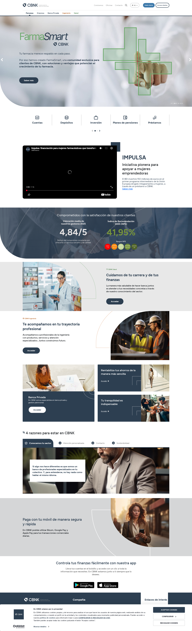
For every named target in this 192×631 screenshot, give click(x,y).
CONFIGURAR (167, 616)
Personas (29, 13)
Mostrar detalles (40, 627)
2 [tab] (173, 103)
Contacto (119, 5)
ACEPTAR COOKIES (169, 610)
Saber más (127, 188)
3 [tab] (174, 103)
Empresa (40, 13)
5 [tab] (178, 103)
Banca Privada (53, 13)
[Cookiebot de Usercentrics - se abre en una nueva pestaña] (19, 626)
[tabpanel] (96, 61)
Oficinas (109, 5)
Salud (76, 13)
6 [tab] (180, 103)
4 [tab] (176, 103)
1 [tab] (171, 103)
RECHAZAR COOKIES (169, 623)
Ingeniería (66, 13)
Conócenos (98, 5)
